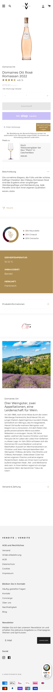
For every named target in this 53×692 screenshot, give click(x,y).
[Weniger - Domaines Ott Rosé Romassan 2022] (12, 96)
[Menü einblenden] (3, 6)
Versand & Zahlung (11, 486)
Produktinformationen (13, 304)
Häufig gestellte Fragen (14, 589)
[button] (10, 6)
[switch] (46, 676)
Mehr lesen (8, 191)
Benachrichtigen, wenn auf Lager (43, 127)
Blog (4, 612)
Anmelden (43, 640)
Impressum (8, 573)
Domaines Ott (8, 67)
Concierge (7, 598)
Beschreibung (9, 171)
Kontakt (6, 593)
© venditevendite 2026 (11, 674)
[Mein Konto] (43, 6)
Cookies (6, 568)
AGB (4, 559)
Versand (6, 550)
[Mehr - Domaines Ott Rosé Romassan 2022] (41, 96)
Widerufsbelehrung (11, 555)
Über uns (6, 602)
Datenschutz (8, 564)
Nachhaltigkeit (9, 607)
